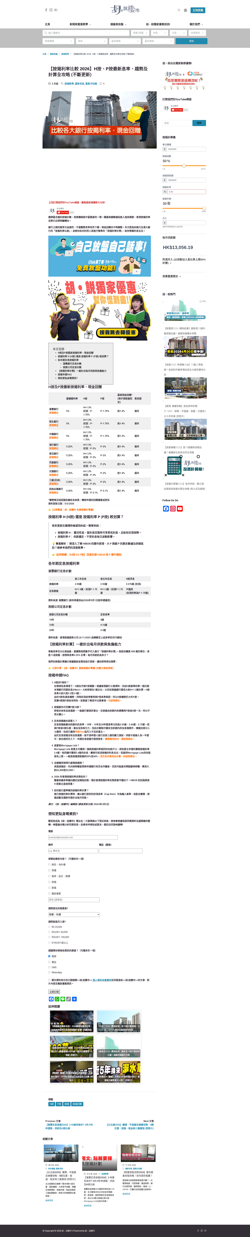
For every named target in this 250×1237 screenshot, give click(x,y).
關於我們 (195, 24)
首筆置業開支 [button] (170, 276)
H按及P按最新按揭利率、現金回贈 (75, 352)
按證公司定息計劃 (72, 367)
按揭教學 (65, 54)
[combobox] (140, 33)
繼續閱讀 (49, 1200)
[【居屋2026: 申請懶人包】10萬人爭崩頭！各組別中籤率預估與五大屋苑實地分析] (163, 359)
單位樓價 (166, 144)
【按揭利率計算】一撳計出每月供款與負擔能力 (82, 371)
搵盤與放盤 (116, 24)
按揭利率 (166, 187)
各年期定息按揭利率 (68, 360)
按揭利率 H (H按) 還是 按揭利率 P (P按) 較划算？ (83, 356)
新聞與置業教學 (79, 24)
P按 (59, 1104)
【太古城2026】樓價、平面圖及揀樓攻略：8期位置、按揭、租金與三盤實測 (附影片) (60, 1176)
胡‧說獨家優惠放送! (158, 24)
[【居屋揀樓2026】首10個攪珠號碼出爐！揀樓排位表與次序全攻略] (163, 442)
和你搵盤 (51, 1169)
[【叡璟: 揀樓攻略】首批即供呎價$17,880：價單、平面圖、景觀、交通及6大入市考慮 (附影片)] (163, 401)
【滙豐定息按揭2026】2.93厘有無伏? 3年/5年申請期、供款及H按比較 (99, 1181)
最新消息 (79, 83)
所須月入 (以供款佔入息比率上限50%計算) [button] (184, 261)
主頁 (47, 24)
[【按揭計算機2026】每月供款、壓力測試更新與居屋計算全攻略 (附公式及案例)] (163, 478)
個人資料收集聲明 (102, 980)
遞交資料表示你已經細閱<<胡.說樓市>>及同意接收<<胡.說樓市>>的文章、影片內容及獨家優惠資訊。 (98, 982)
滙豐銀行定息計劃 (72, 363)
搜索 (199, 123)
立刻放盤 (198, 10)
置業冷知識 (91, 83)
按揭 (67, 1104)
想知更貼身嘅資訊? (68, 378)
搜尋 (191, 41)
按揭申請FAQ (65, 374)
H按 (52, 1104)
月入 (164, 218)
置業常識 (54, 54)
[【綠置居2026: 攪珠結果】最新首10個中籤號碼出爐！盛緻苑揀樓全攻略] (163, 323)
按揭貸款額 (167, 175)
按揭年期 (166, 199)
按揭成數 (166, 156)
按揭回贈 (77, 1104)
